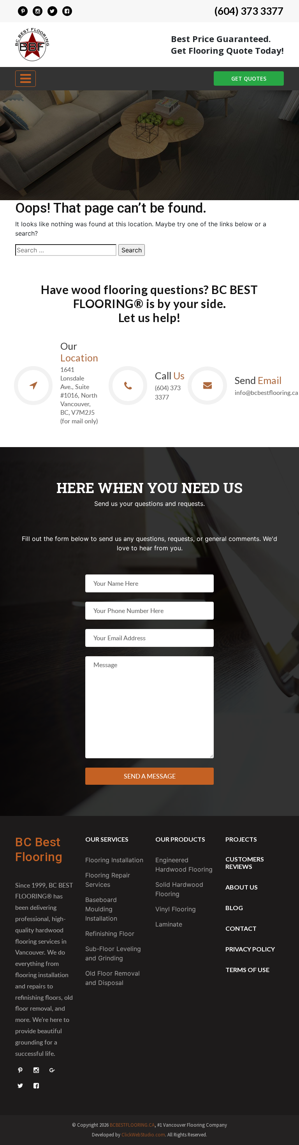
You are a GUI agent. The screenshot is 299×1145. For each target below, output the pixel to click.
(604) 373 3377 (249, 11)
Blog (234, 907)
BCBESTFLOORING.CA (132, 1125)
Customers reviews (244, 862)
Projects (241, 839)
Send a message (150, 776)
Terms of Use (247, 969)
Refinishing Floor (109, 933)
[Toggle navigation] (25, 78)
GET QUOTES (248, 78)
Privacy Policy (250, 949)
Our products (180, 839)
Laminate (168, 924)
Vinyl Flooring (175, 909)
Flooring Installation (114, 860)
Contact (241, 928)
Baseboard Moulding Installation (101, 909)
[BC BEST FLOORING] (23, 11)
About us (241, 887)
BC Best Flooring (38, 849)
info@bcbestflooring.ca (266, 392)
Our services (106, 839)
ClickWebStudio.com (143, 1134)
